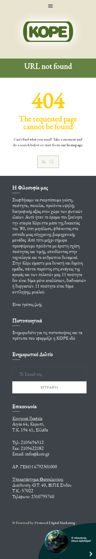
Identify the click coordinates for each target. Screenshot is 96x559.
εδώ (72, 338)
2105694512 (32, 442)
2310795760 (42, 496)
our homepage (71, 144)
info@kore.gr (37, 454)
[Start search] (53, 162)
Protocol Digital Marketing (55, 522)
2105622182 (32, 448)
